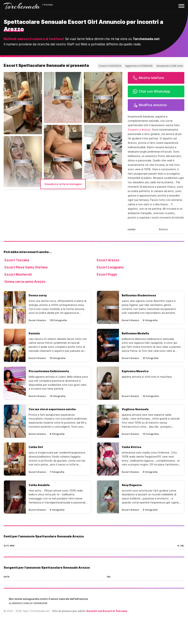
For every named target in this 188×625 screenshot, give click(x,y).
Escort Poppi (107, 274)
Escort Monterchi (18, 274)
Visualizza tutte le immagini (63, 184)
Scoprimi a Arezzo (139, 129)
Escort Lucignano (110, 267)
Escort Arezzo (108, 260)
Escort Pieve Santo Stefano (26, 267)
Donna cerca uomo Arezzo (25, 281)
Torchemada (22, 6)
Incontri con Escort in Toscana (106, 611)
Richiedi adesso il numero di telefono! (34, 39)
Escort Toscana (17, 260)
